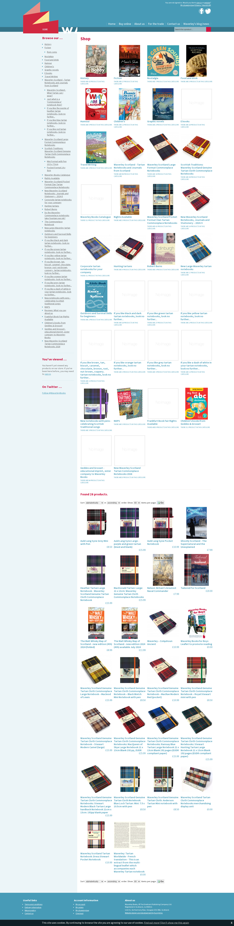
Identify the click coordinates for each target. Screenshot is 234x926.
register (207, 2)
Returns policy (30, 910)
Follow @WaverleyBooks (54, 393)
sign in (199, 2)
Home (45, 29)
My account (80, 904)
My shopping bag (82, 910)
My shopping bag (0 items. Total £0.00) (196, 5)
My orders (79, 907)
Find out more (151, 923)
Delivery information (33, 907)
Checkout (79, 913)
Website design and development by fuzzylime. (144, 913)
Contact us (29, 913)
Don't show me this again (175, 923)
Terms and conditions (33, 904)
